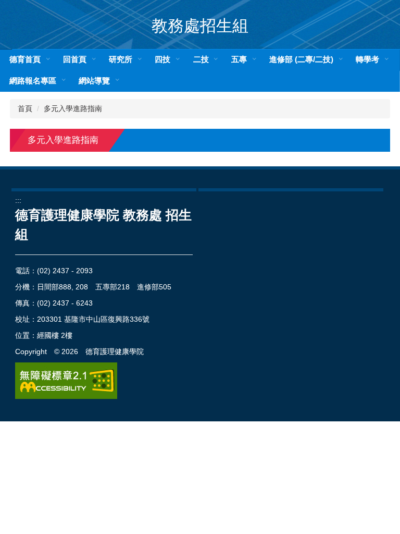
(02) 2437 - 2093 (65, 270)
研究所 (120, 59)
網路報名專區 (32, 80)
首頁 (25, 108)
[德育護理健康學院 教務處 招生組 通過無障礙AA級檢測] (66, 380)
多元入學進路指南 (73, 108)
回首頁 (74, 59)
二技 (201, 59)
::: (18, 200)
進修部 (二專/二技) (301, 59)
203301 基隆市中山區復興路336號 (93, 319)
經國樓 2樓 (54, 335)
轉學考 (367, 59)
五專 (239, 59)
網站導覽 (94, 80)
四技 (162, 59)
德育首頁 (25, 59)
